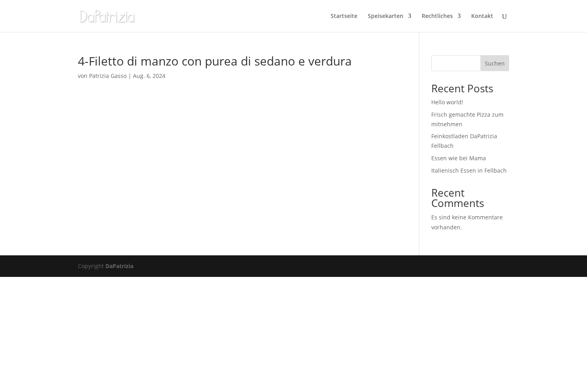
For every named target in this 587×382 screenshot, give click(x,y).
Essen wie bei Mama (458, 158)
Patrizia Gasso (108, 76)
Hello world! (447, 102)
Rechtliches (437, 16)
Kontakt (482, 16)
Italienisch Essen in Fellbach (469, 170)
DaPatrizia (119, 266)
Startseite (344, 16)
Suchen (495, 63)
